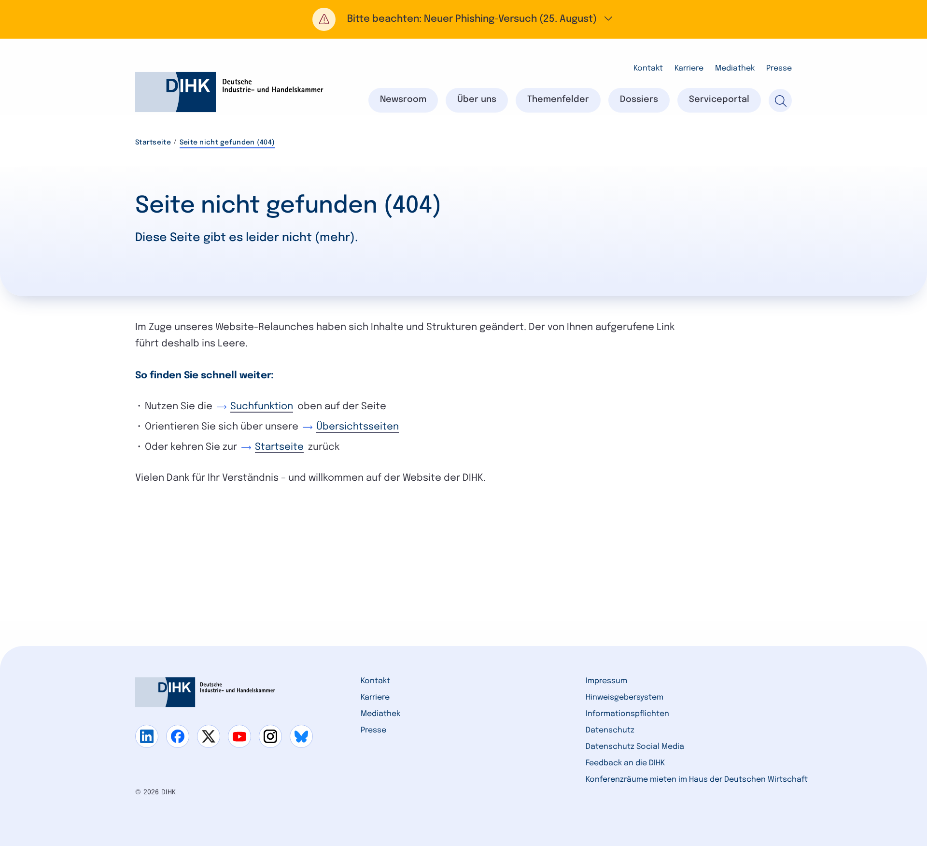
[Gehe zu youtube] (239, 736)
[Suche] (780, 100)
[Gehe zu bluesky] (301, 736)
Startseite (153, 142)
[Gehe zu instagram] (270, 736)
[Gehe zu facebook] (177, 736)
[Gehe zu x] (208, 736)
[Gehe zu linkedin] (146, 736)
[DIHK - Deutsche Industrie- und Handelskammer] (229, 92)
